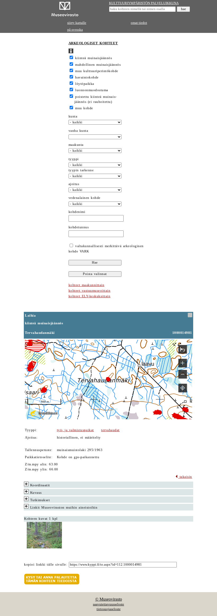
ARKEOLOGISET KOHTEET (93, 43)
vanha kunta (78, 131)
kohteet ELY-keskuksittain (90, 296)
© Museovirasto (108, 599)
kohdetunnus (79, 227)
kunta (73, 116)
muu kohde (84, 108)
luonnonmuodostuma (91, 90)
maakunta (76, 145)
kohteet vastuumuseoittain (90, 290)
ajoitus (74, 184)
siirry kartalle (76, 23)
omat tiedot (139, 23)
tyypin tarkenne (81, 170)
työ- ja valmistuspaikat (75, 430)
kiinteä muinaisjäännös (93, 58)
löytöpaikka (84, 84)
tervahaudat (110, 430)
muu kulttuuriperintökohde (96, 71)
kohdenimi (77, 212)
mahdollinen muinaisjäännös (98, 65)
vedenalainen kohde (85, 198)
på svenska (75, 30)
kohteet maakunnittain (87, 285)
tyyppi (74, 159)
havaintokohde (87, 77)
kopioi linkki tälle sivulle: (45, 564)
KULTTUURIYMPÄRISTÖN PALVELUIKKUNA (144, 3)
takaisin (185, 477)
